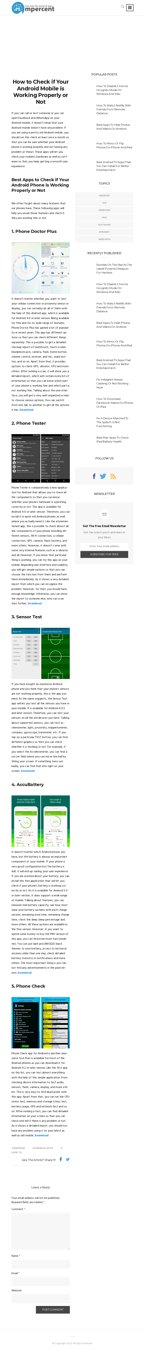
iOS (104, 202)
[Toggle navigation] (130, 7)
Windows (104, 210)
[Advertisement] (72, 42)
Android (19, 1148)
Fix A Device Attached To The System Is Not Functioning (112, 422)
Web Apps (104, 239)
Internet (104, 232)
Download (26, 410)
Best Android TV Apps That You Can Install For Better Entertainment (113, 166)
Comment (18, 1209)
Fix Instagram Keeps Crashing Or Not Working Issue (112, 383)
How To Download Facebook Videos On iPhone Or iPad (114, 402)
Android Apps (43, 1148)
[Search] (123, 6)
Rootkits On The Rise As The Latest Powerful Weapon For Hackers (114, 268)
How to (16, 1152)
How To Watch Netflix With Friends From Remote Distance (113, 109)
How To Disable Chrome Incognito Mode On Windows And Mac (112, 90)
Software (104, 224)
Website (16, 1291)
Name (15, 1256)
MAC (104, 217)
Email (15, 1273)
